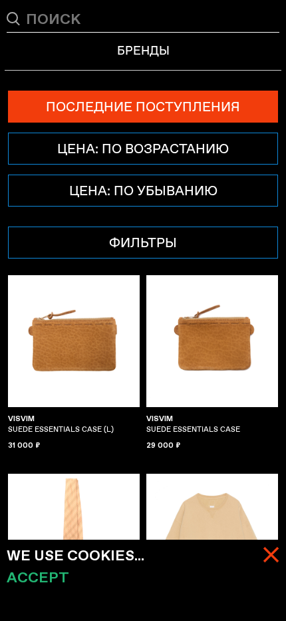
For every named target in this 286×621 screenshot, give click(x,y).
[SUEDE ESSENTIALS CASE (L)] (74, 341)
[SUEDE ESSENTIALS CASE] (212, 341)
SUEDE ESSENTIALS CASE (193, 423)
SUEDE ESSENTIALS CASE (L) (61, 423)
